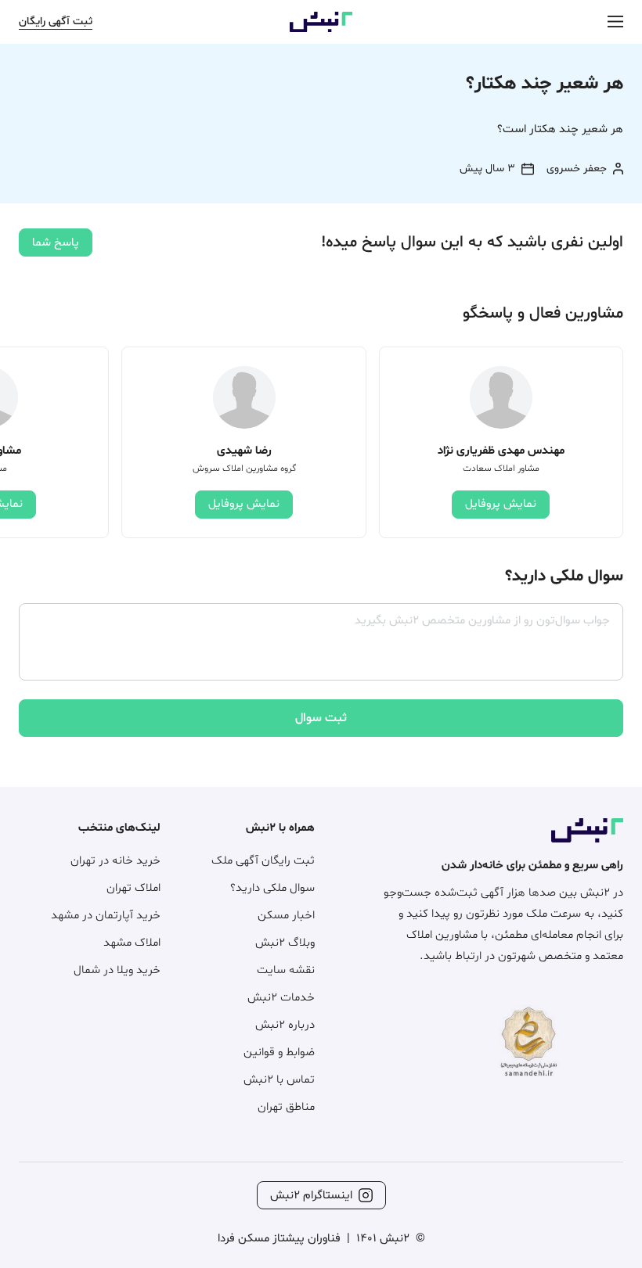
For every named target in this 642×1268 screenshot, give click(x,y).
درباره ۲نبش (285, 1025)
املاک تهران (133, 888)
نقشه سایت (286, 970)
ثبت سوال (321, 718)
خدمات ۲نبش (281, 998)
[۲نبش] (321, 29)
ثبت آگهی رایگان (55, 21)
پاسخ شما (55, 243)
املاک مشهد (131, 943)
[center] (615, 22)
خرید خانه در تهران (115, 861)
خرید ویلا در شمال (117, 970)
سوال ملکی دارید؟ (272, 888)
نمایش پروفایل (500, 504)
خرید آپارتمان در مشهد (105, 915)
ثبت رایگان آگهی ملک (263, 861)
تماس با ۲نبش (279, 1080)
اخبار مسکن (286, 915)
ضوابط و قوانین (279, 1052)
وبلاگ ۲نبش (285, 943)
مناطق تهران (286, 1107)
